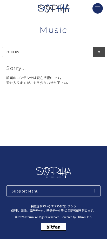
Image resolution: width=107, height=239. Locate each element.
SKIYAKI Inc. (84, 217)
